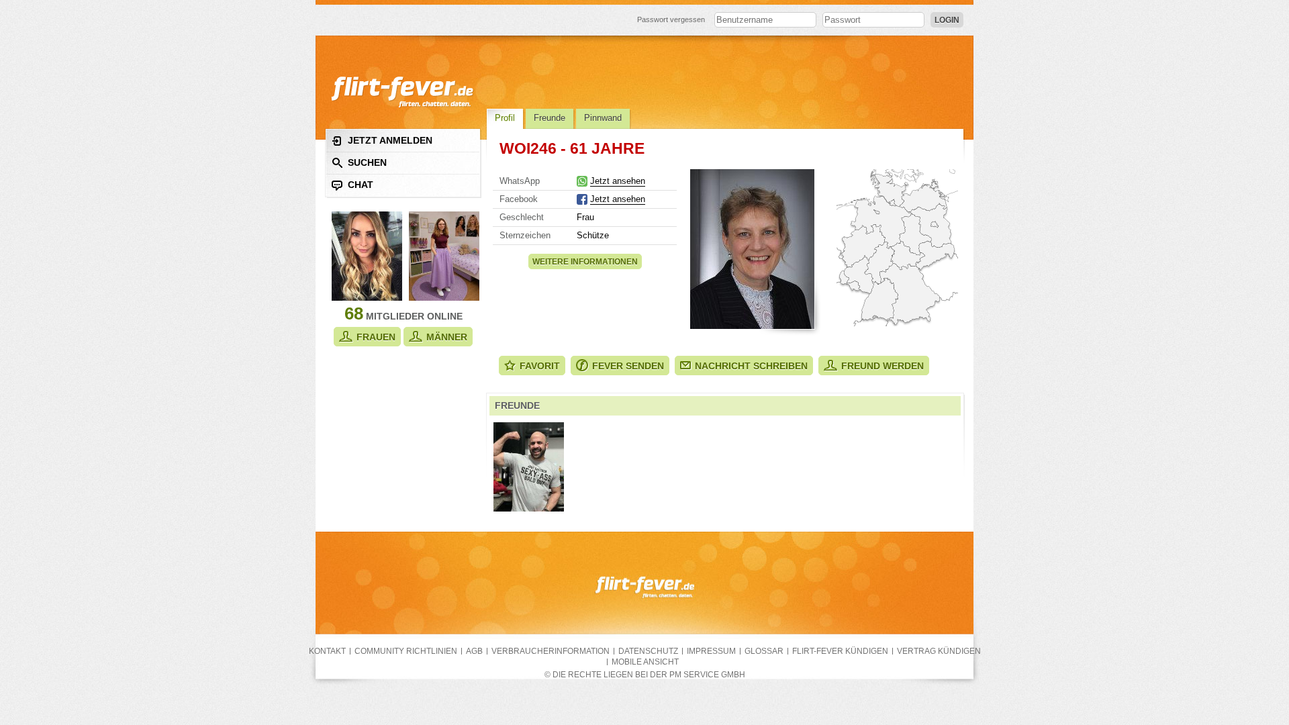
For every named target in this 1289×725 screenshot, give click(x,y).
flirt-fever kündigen (840, 651)
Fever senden (628, 365)
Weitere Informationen (585, 262)
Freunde (549, 118)
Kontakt (327, 651)
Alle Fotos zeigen (752, 249)
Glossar (764, 651)
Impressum (711, 651)
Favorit (540, 365)
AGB (474, 651)
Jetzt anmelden (390, 140)
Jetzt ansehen (617, 181)
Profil (505, 118)
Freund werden (882, 365)
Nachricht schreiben (751, 365)
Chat (360, 184)
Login (947, 20)
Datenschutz (648, 651)
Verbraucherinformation (550, 651)
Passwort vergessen (671, 19)
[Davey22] (528, 467)
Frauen (375, 337)
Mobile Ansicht (645, 662)
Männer (446, 337)
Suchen (367, 162)
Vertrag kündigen (939, 651)
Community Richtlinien (405, 651)
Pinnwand (603, 118)
